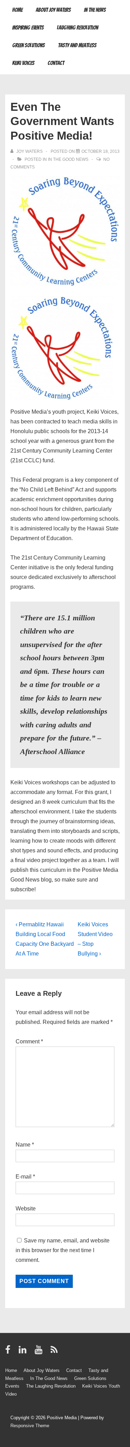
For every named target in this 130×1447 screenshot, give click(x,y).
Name (23, 1145)
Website (26, 1209)
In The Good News (68, 159)
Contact (55, 63)
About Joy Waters (53, 10)
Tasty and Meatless (77, 45)
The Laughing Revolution (51, 1386)
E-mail (24, 1177)
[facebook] (9, 1352)
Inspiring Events (28, 28)
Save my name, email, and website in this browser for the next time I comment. (63, 1250)
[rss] (55, 1352)
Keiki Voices (23, 63)
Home (17, 10)
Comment (29, 1041)
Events (12, 1386)
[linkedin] (24, 1352)
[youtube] (40, 1352)
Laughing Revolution (77, 28)
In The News (95, 10)
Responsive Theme (29, 1425)
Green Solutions (28, 45)
